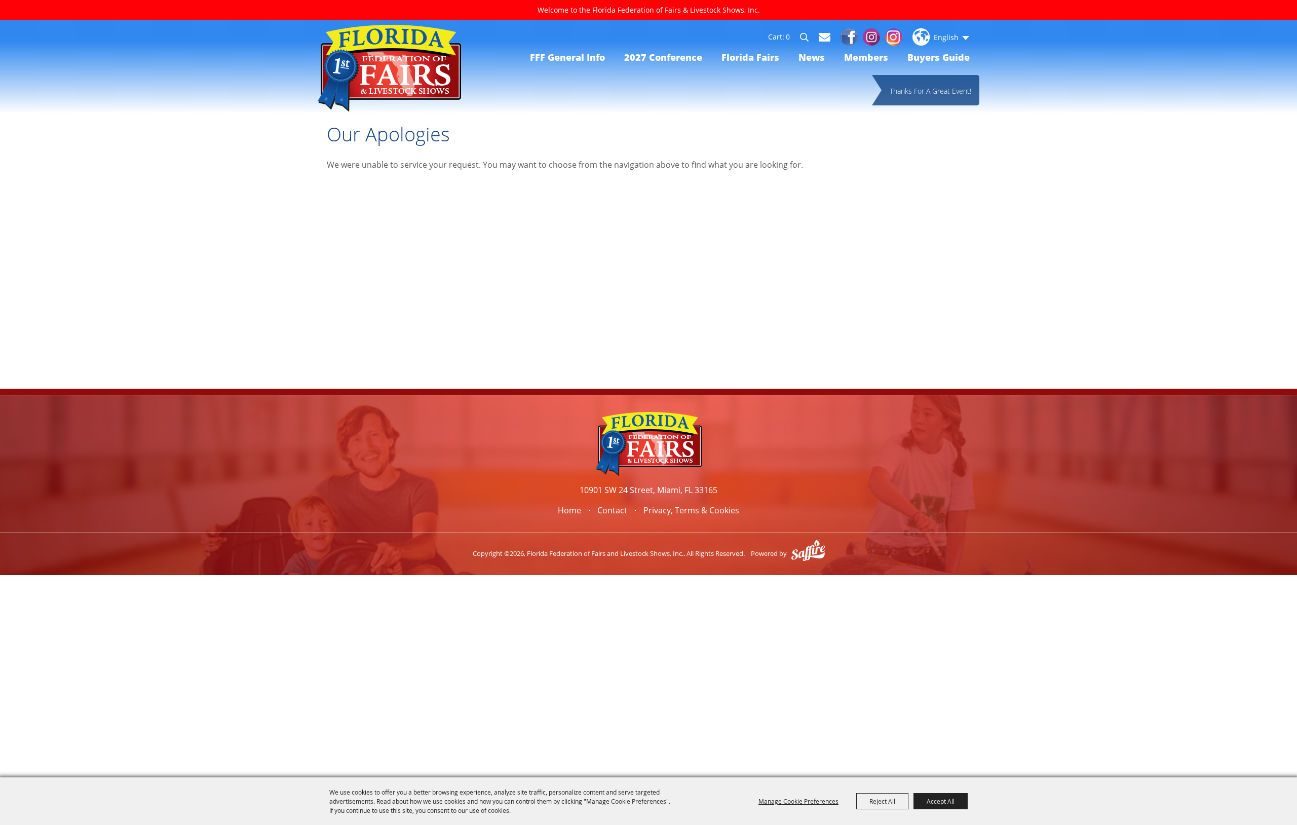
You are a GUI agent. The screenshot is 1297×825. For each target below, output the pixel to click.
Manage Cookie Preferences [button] (798, 801)
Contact (612, 510)
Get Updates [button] (824, 37)
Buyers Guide (938, 57)
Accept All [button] (941, 801)
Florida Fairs (750, 57)
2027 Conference (663, 57)
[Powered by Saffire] (808, 553)
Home (569, 510)
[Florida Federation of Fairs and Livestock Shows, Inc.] (389, 68)
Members (866, 57)
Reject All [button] (882, 801)
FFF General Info (567, 57)
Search (809, 38)
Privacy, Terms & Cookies (691, 510)
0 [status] (788, 37)
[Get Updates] (824, 37)
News (811, 57)
